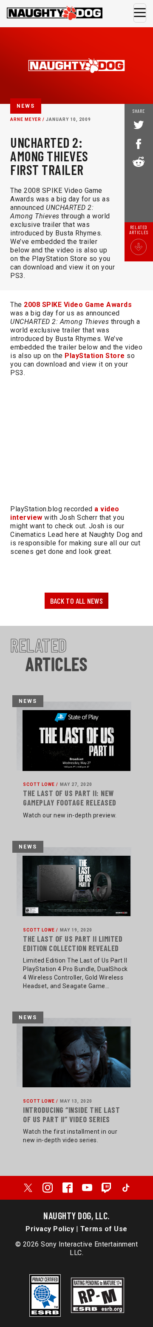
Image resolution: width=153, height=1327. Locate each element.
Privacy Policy (50, 1229)
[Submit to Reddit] (138, 161)
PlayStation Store (95, 356)
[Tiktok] (126, 1188)
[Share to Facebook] (138, 143)
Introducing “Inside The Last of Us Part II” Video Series (71, 1114)
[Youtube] (87, 1188)
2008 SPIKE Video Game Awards (78, 305)
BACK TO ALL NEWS (76, 600)
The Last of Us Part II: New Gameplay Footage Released (69, 797)
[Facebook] (67, 1188)
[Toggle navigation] (139, 13)
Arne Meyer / (27, 119)
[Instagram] (47, 1188)
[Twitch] (107, 1188)
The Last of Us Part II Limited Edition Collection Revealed (72, 943)
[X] (28, 1188)
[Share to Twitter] (138, 126)
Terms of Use (104, 1229)
